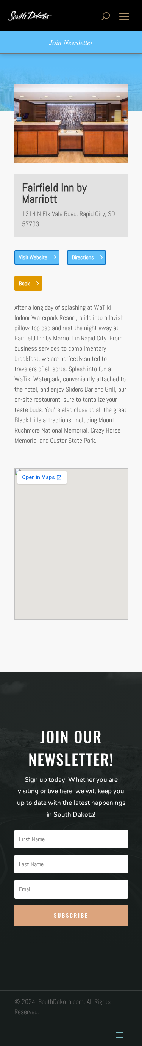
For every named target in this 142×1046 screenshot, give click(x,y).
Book (24, 283)
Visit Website (33, 257)
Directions (83, 257)
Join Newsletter (71, 42)
